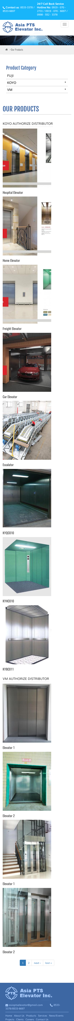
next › (37, 963)
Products (31, 1015)
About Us (19, 1015)
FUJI (10, 75)
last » (48, 963)
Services (42, 1015)
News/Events (56, 1015)
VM (9, 89)
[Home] (23, 27)
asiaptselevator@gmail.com (26, 1005)
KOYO (11, 82)
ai (7, 49)
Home (8, 1015)
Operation (65, 82)
